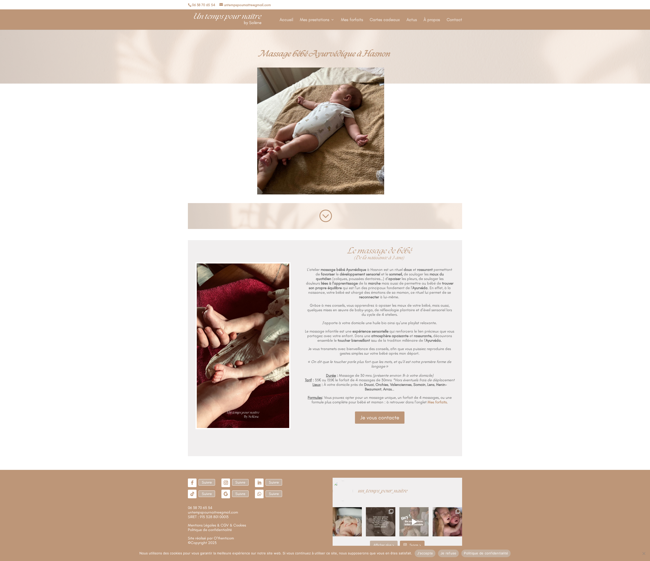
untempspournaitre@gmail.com (213, 512)
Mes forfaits (352, 20)
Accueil (286, 20)
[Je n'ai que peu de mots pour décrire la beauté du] (447, 522)
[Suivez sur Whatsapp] (259, 494)
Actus (412, 20)
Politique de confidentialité (486, 553)
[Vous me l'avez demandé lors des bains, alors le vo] (414, 522)
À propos (432, 20)
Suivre (207, 482)
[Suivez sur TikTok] (192, 494)
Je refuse (448, 553)
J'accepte (425, 553)
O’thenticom (224, 538)
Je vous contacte (379, 417)
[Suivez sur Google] (225, 494)
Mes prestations (314, 20)
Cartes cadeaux (385, 20)
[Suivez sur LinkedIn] (259, 482)
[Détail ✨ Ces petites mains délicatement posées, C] (347, 522)
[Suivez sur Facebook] (192, 482)
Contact (454, 20)
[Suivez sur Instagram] (225, 482)
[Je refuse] (643, 553)
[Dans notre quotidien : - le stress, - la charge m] (380, 522)
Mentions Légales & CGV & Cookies (217, 525)
